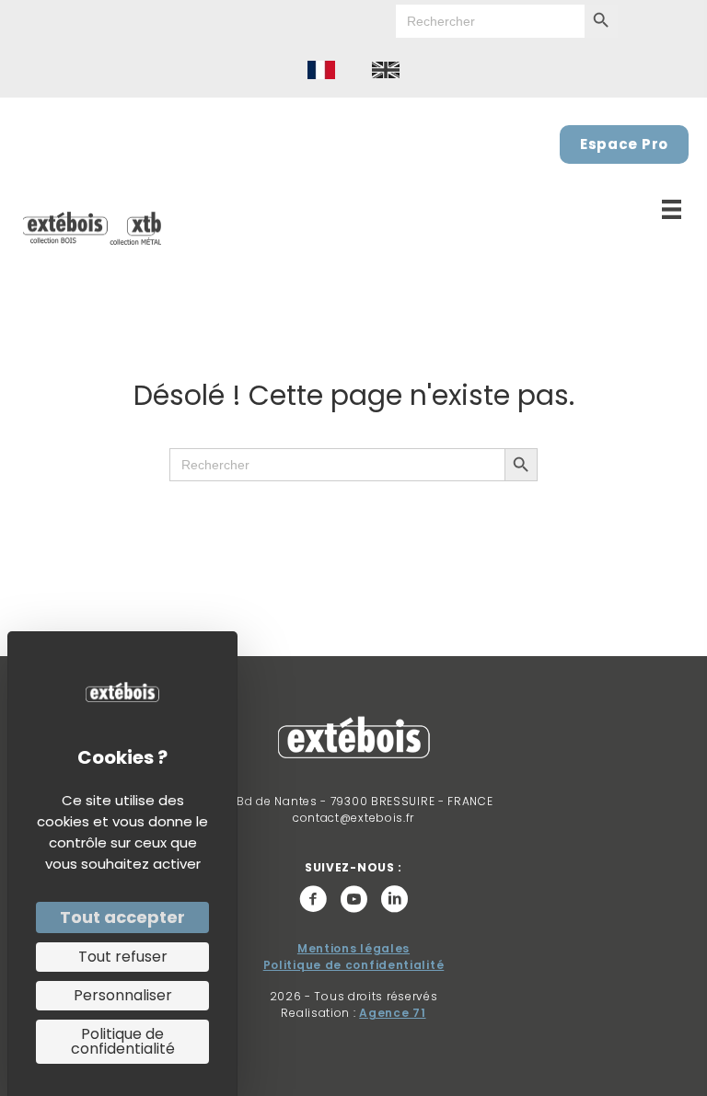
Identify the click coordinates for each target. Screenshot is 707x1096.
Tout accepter (122, 917)
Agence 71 (392, 1013)
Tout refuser (123, 956)
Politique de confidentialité (354, 965)
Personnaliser (123, 995)
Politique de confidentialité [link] (123, 1041)
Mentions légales (353, 948)
